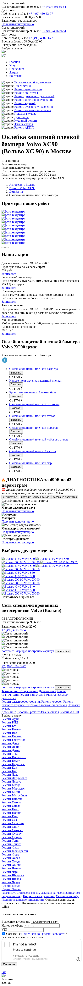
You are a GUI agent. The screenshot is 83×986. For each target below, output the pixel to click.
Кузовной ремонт (25, 120)
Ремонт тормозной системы (32, 110)
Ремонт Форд (10, 854)
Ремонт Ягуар (11, 882)
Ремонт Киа (9, 771)
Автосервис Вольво (22, 184)
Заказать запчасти (53, 892)
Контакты (15, 75)
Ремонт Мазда (11, 785)
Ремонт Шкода (11, 878)
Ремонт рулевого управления (33, 106)
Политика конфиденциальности (23, 899)
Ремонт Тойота (11, 844)
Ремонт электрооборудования (33, 99)
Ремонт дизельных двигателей (34, 96)
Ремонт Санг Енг (13, 823)
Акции (13, 72)
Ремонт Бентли (11, 729)
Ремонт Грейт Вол (13, 739)
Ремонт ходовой (25, 103)
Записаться (9, 273)
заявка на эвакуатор (65, 497)
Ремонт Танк (10, 840)
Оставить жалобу (67, 896)
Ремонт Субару (12, 833)
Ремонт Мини (11, 792)
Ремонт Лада (10, 774)
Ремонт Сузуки (12, 837)
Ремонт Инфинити (14, 757)
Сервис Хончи (11, 889)
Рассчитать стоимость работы (21, 892)
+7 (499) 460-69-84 (54, 6)
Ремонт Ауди (10, 719)
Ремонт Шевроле (13, 875)
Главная (14, 62)
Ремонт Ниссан (12, 798)
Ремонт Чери (10, 871)
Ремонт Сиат (10, 826)
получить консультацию (35, 497)
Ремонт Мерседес (13, 788)
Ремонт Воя (9, 732)
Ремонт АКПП (24, 127)
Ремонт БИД (10, 722)
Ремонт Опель (11, 805)
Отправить (9, 964)
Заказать (16, 372)
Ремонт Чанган (11, 868)
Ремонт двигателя (26, 92)
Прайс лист (16, 68)
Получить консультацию (18, 24)
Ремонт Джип (11, 750)
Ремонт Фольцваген (15, 851)
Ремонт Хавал (11, 858)
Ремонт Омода (11, 802)
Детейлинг (21, 117)
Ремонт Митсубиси (14, 795)
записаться (62, 651)
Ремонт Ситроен (12, 830)
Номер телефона (12, 925)
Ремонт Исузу (11, 760)
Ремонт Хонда (11, 861)
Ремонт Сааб (10, 819)
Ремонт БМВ (10, 726)
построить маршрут (14, 651)
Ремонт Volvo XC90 (22, 188)
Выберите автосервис (16, 921)
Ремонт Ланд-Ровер (14, 778)
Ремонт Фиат (10, 847)
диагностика (10, 497)
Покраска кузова (25, 113)
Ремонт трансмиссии (28, 89)
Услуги (14, 65)
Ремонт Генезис (12, 736)
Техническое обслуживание (32, 82)
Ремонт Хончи (11, 865)
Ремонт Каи (9, 767)
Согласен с (35, 933)
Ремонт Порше (11, 812)
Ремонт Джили (11, 746)
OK (4, 972)
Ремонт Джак (10, 743)
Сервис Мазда (11, 885)
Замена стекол (23, 124)
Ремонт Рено (10, 816)
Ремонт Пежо (10, 809)
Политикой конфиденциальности (43, 933)
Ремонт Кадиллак (13, 764)
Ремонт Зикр (10, 753)
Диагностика (22, 85)
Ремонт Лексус (11, 781)
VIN (4, 929)
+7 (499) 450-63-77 (41, 13)
